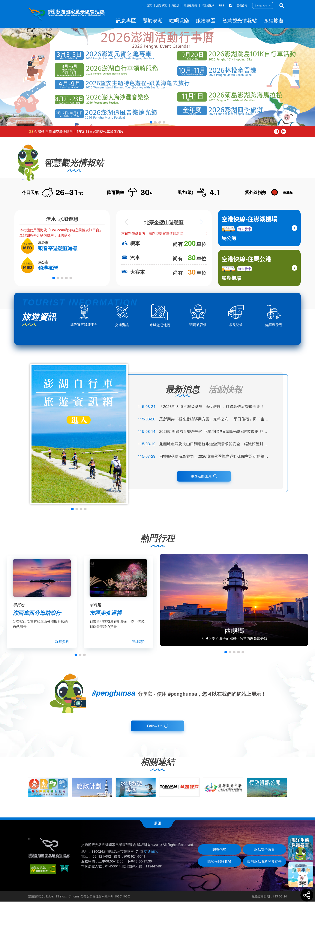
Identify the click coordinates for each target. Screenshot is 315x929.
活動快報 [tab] (225, 389)
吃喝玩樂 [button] (179, 20)
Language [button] (261, 5)
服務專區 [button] (206, 20)
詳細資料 (62, 641)
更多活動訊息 (201, 476)
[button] (151, 122)
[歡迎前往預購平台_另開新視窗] (300, 874)
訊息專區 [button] (126, 20)
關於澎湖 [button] (152, 20)
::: (142, 5)
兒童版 (175, 5)
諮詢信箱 (219, 849)
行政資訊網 (207, 5)
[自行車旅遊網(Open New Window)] (79, 434)
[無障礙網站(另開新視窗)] (43, 869)
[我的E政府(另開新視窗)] (64, 869)
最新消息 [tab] (182, 389)
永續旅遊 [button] (274, 20)
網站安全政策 (264, 849)
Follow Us (154, 725)
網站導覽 (161, 5)
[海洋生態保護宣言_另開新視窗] (300, 847)
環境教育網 (190, 5)
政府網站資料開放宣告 (264, 861)
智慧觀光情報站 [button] (239, 20)
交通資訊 (151, 851)
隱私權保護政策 (219, 861)
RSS (221, 5)
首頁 (149, 5)
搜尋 (282, 5)
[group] (48, 787)
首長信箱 (242, 5)
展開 (157, 822)
